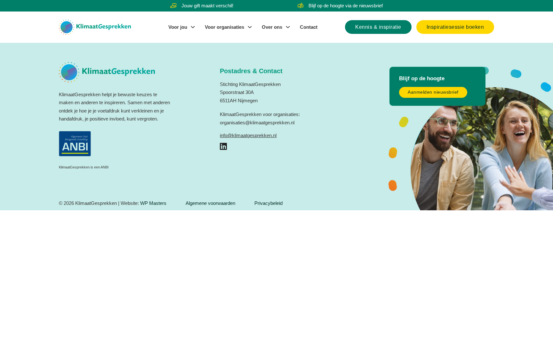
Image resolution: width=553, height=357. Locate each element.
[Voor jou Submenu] (192, 27)
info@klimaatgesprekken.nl (248, 135)
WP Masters (153, 203)
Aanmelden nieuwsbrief (433, 92)
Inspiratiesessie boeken (455, 27)
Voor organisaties (224, 27)
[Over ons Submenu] (287, 27)
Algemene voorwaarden (210, 203)
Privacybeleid (268, 203)
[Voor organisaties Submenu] (249, 27)
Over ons (272, 27)
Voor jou (177, 27)
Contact (308, 27)
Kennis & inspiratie (378, 27)
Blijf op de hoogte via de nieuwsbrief (346, 5)
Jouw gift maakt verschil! (207, 5)
